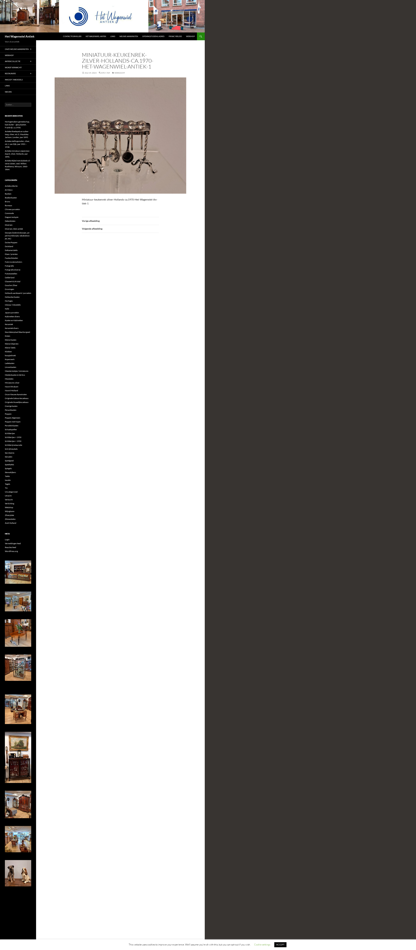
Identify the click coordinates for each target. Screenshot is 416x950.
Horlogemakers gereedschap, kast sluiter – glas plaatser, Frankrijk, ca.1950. (17, 124)
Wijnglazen (9, 511)
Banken (8, 194)
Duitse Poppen (11, 242)
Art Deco (9, 190)
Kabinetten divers (12, 316)
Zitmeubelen (10, 519)
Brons (7, 201)
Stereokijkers (10, 472)
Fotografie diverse (12, 270)
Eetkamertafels (11, 250)
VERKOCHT (119, 73)
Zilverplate (9, 515)
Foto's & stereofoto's (13, 262)
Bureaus (8, 205)
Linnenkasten (10, 367)
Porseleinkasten (11, 425)
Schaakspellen (11, 429)
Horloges (9, 301)
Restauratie (10, 73)
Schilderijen (10, 433)
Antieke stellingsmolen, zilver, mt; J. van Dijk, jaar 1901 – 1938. (17, 144)
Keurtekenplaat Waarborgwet (17, 332)
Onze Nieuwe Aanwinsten (17, 49)
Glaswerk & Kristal (12, 281)
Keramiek (9, 324)
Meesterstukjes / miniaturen (16, 371)
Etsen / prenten (11, 254)
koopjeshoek (10, 355)
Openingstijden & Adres (153, 36)
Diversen (9, 225)
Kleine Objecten (12, 344)
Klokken (8, 351)
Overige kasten (11, 406)
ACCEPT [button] (280, 944)
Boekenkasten (11, 197)
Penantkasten (10, 410)
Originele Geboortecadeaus (16, 398)
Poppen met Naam (12, 421)
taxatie (8, 480)
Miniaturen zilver (12, 382)
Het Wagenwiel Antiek (19, 36)
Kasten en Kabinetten (14, 320)
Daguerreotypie (11, 217)
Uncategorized (11, 492)
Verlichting (9, 503)
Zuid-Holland (10, 523)
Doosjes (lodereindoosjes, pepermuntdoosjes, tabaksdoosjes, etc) (17, 235)
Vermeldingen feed (13, 543)
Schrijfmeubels (11, 449)
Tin (6, 488)
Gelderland (9, 277)
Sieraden (8, 457)
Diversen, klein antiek (14, 229)
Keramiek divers (12, 328)
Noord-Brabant (11, 386)
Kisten (7, 336)
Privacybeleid (175, 36)
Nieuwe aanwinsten (128, 36)
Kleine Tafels (10, 347)
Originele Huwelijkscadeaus (16, 402)
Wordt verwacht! (13, 67)
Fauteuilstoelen (11, 258)
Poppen (8, 414)
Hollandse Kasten (12, 297)
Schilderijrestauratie (13, 445)
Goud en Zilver (11, 285)
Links (112, 36)
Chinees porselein (12, 209)
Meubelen (9, 379)
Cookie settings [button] (262, 944)
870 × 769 (105, 73)
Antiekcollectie (12, 61)
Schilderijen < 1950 (13, 441)
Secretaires (9, 453)
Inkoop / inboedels (14, 80)
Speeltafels (9, 464)
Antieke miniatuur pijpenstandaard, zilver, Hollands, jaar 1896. (17, 154)
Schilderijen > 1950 (13, 437)
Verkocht (9, 499)
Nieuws (8, 92)
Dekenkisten (10, 221)
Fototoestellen (11, 273)
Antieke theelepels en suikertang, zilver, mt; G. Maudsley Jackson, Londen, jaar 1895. (17, 134)
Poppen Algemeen (12, 418)
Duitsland (9, 246)
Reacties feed (10, 547)
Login (7, 539)
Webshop (190, 36)
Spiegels (8, 468)
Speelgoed (9, 460)
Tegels (7, 484)
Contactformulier (72, 36)
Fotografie (9, 266)
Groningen (9, 289)
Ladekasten (9, 363)
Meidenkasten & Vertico (15, 375)
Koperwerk (9, 359)
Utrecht (8, 495)
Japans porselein (12, 312)
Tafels (7, 476)
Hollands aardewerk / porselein (18, 293)
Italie (7, 308)
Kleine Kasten (10, 340)
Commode (9, 213)
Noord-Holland (11, 390)
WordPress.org (11, 551)
